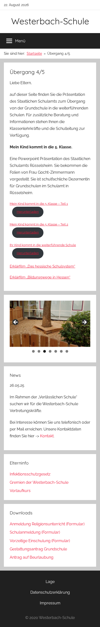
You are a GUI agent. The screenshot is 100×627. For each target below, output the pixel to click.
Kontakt (47, 436)
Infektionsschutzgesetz (30, 474)
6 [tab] (61, 351)
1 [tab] (33, 351)
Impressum (50, 603)
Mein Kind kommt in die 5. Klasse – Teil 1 (39, 204)
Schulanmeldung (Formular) (35, 532)
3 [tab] (44, 351)
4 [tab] (50, 351)
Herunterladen (28, 212)
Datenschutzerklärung (50, 592)
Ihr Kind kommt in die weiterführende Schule (43, 245)
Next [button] (84, 322)
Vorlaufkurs (20, 490)
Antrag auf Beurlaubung (31, 557)
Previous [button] (15, 322)
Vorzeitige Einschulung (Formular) (40, 540)
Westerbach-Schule (50, 21)
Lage (50, 581)
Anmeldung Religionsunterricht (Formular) (47, 524)
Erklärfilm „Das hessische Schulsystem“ (42, 266)
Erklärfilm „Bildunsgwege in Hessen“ (40, 277)
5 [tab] (55, 351)
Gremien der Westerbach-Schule (39, 482)
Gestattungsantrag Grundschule (38, 549)
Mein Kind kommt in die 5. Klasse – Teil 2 (39, 224)
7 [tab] (67, 351)
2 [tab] (39, 351)
